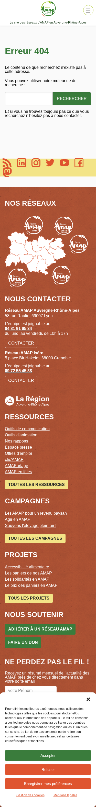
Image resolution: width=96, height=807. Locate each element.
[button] (88, 698)
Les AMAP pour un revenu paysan (36, 513)
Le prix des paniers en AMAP (31, 585)
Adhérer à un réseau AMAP (40, 629)
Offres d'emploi (18, 453)
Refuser (48, 769)
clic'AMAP (14, 459)
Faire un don (23, 642)
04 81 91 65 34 (18, 328)
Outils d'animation (21, 435)
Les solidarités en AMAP (27, 579)
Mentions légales (65, 795)
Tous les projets (28, 598)
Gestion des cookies (30, 795)
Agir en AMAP (17, 519)
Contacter (21, 343)
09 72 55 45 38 (18, 371)
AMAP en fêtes (18, 472)
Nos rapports (16, 441)
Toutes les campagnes (35, 538)
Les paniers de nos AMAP (28, 573)
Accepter (48, 755)
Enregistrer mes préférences (48, 783)
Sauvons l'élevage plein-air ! (30, 525)
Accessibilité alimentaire (27, 567)
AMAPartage (16, 465)
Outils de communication (27, 429)
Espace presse (18, 447)
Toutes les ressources (36, 484)
